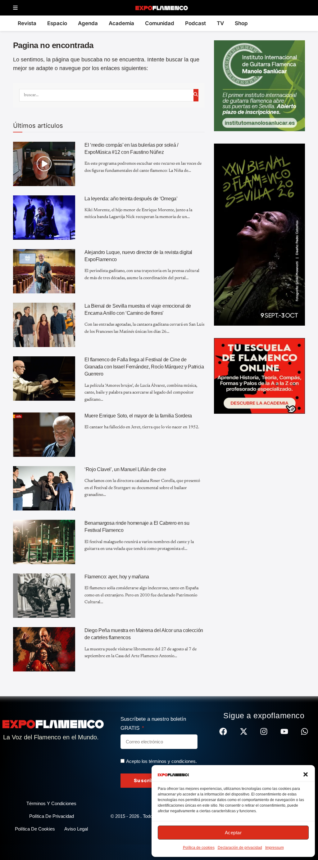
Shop (241, 23)
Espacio (57, 23)
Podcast (195, 23)
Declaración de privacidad (240, 847)
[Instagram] (263, 731)
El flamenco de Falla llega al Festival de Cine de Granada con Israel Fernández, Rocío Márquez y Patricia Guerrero (144, 367)
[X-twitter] (243, 731)
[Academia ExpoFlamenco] (259, 375)
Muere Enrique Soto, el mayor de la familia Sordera (138, 415)
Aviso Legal (76, 828)
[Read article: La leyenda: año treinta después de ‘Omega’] (44, 217)
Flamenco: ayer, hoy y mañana (116, 576)
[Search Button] (195, 95)
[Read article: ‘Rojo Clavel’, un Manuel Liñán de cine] (44, 488)
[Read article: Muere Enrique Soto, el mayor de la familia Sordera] (44, 434)
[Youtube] (284, 731)
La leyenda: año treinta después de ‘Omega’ (131, 198)
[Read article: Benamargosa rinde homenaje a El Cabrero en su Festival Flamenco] (44, 542)
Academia (121, 23)
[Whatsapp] (304, 731)
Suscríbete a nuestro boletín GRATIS (153, 723)
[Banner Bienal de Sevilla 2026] (259, 234)
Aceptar (233, 832)
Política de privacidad (51, 816)
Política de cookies (199, 847)
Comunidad (159, 23)
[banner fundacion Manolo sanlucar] (259, 85)
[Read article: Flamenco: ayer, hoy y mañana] (44, 595)
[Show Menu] (15, 7)
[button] (305, 774)
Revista (27, 23)
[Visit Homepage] (161, 8)
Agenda (88, 23)
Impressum (274, 847)
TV (220, 23)
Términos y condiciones (51, 803)
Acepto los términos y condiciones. (161, 761)
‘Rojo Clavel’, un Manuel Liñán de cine (125, 469)
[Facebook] (223, 731)
